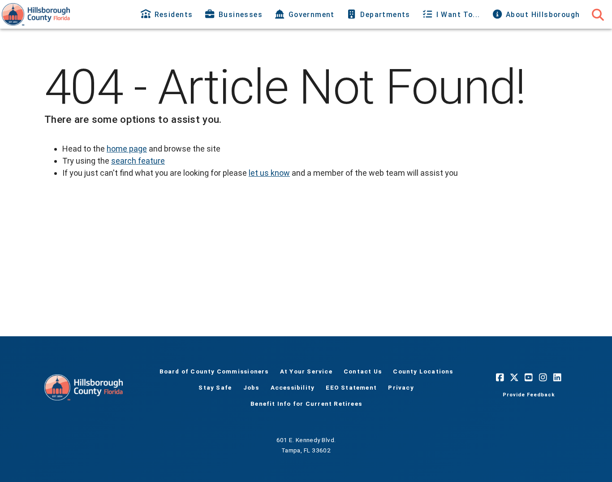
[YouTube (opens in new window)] (528, 377)
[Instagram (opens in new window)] (543, 377)
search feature (138, 160)
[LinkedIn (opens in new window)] (557, 377)
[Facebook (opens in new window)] (500, 377)
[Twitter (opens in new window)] (514, 377)
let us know (269, 173)
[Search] (597, 14)
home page (127, 148)
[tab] (168, 14)
